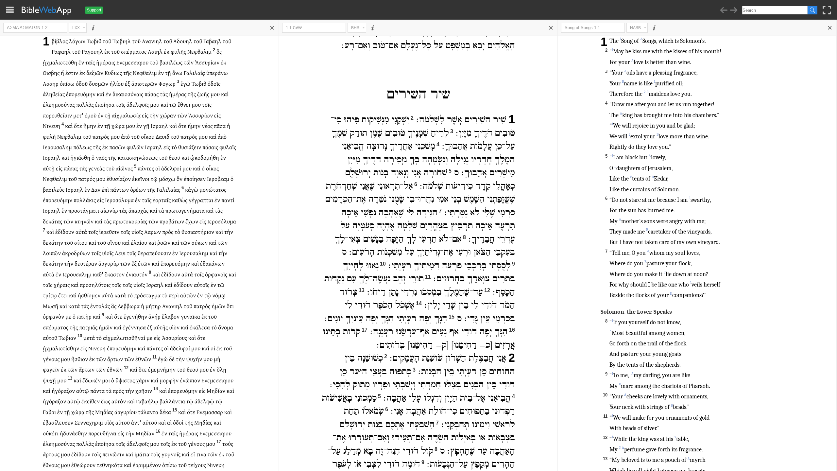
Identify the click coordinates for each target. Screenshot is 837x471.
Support (94, 10)
